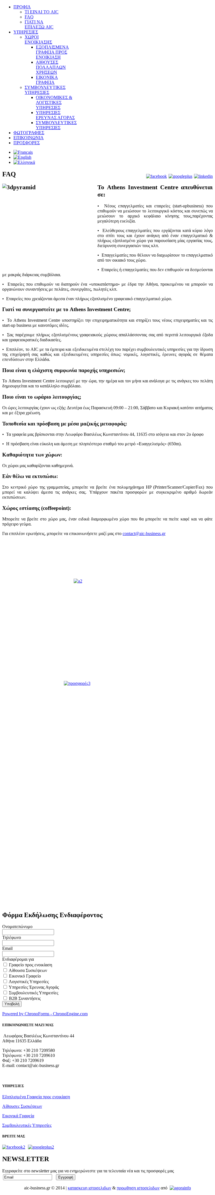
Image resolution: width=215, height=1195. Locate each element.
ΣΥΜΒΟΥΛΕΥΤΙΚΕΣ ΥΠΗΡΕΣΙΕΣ (45, 90)
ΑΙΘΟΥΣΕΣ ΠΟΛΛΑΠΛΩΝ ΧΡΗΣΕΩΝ (51, 67)
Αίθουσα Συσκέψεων (28, 970)
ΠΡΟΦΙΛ (22, 6)
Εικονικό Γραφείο (25, 976)
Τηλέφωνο (11, 937)
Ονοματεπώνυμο (17, 926)
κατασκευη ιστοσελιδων (89, 1187)
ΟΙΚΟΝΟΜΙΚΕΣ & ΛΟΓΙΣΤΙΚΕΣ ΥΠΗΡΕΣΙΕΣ (54, 102)
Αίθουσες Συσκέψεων (22, 1106)
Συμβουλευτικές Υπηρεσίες (33, 992)
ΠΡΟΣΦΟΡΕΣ (26, 142)
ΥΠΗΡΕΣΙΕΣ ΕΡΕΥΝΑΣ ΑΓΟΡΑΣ (55, 115)
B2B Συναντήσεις (25, 998)
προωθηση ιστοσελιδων (138, 1187)
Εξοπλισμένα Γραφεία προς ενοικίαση (36, 1096)
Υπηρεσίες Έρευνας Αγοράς (34, 987)
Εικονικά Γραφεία (18, 1115)
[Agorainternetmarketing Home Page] (180, 1187)
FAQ (29, 17)
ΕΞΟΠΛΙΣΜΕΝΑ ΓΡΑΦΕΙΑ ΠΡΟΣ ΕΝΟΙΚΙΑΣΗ (52, 52)
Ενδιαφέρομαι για (18, 959)
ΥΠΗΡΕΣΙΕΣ (25, 32)
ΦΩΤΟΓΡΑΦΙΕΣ (28, 132)
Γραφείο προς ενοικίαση (30, 964)
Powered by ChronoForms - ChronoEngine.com (45, 1013)
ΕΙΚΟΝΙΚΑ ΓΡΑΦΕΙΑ (47, 80)
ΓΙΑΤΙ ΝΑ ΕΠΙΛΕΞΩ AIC (39, 24)
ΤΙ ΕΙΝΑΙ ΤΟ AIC (42, 12)
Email (7, 948)
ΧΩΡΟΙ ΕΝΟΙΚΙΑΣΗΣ (38, 39)
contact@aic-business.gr (144, 533)
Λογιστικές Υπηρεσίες (29, 981)
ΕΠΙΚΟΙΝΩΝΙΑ (28, 137)
